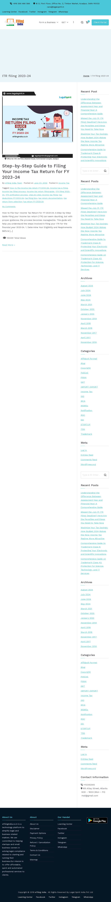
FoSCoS (84, 373)
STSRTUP (85, 424)
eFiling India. (41, 892)
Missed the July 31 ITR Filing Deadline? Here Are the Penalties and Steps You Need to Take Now (94, 124)
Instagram (42, 12)
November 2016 (89, 342)
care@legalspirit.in (55, 7)
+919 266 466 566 (21, 3)
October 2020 (87, 309)
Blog (83, 363)
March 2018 (86, 328)
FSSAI (84, 377)
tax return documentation (50, 198)
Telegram (52, 12)
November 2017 (89, 333)
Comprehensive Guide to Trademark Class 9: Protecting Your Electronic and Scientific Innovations (94, 155)
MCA (83, 401)
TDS (83, 429)
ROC (83, 415)
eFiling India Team (13, 183)
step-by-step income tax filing (43, 195)
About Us (34, 824)
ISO (82, 396)
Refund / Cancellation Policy (40, 844)
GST (64, 22)
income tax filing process (14, 191)
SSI (82, 420)
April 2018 (86, 323)
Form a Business (47, 22)
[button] (57, 22)
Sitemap (34, 860)
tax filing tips (31, 198)
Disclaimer (35, 828)
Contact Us (35, 855)
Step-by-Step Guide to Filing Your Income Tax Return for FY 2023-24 (35, 171)
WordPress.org (88, 464)
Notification (86, 410)
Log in (84, 450)
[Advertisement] (55, 54)
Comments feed (89, 460)
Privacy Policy (36, 838)
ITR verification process (17, 195)
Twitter (32, 12)
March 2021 (86, 304)
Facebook (22, 12)
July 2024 (85, 290)
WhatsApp (63, 12)
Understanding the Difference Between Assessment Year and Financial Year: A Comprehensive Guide (92, 106)
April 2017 (86, 337)
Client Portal (100, 22)
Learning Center (9, 12)
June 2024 (86, 295)
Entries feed (87, 455)
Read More (7, 245)
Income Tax (63, 183)
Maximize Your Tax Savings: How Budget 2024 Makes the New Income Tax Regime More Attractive (94, 139)
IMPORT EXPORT (89, 387)
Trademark (86, 434)
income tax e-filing (59, 188)
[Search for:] (95, 171)
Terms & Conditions (39, 850)
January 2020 (87, 314)
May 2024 (85, 300)
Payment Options (38, 833)
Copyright (86, 368)
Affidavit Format (89, 358)
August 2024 (87, 286)
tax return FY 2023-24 (33, 201)
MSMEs (84, 406)
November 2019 (89, 319)
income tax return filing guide (40, 191)
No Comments (9, 206)
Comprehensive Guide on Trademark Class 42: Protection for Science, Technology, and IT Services (93, 262)
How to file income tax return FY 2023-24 (29, 188)
